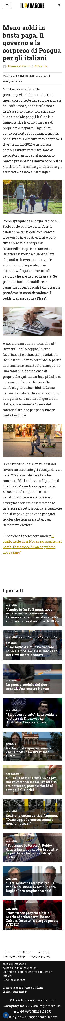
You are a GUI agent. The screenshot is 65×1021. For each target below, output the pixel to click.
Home (7, 951)
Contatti (43, 951)
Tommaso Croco (19, 66)
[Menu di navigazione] (7, 5)
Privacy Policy (14, 957)
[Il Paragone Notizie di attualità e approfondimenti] (32, 5)
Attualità (40, 66)
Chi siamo (25, 951)
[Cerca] (59, 5)
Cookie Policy (40, 957)
